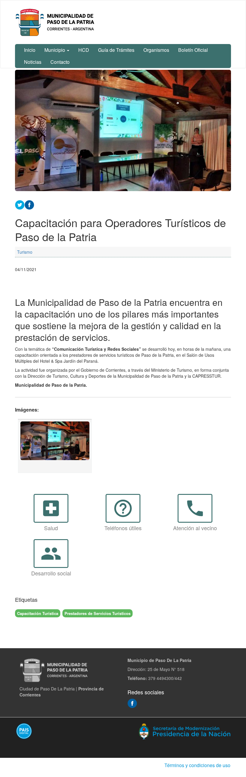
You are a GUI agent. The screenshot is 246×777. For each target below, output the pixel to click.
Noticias (32, 61)
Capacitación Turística (37, 613)
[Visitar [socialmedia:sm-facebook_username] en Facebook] (29, 204)
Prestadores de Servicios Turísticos (97, 613)
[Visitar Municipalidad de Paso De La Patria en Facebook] (132, 703)
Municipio (55, 49)
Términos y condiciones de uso (197, 765)
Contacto (60, 61)
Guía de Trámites (116, 49)
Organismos (156, 49)
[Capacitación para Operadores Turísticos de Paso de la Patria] (55, 446)
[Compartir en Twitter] (20, 204)
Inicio (29, 49)
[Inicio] (56, 22)
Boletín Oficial (193, 49)
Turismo (24, 252)
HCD (83, 49)
